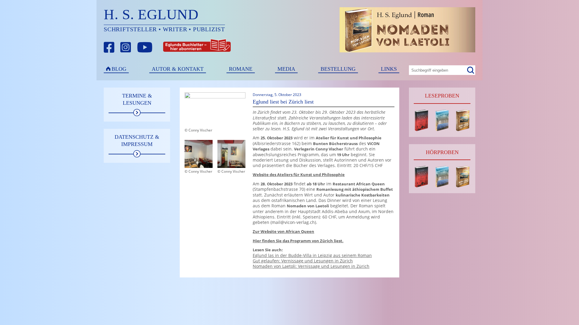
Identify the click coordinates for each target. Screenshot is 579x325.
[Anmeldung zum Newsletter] (174, 47)
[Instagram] (125, 47)
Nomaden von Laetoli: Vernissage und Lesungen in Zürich (311, 266)
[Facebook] (109, 47)
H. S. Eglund (151, 14)
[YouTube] (145, 47)
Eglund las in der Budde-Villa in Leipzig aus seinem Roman (312, 255)
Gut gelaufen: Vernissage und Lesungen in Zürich (303, 261)
